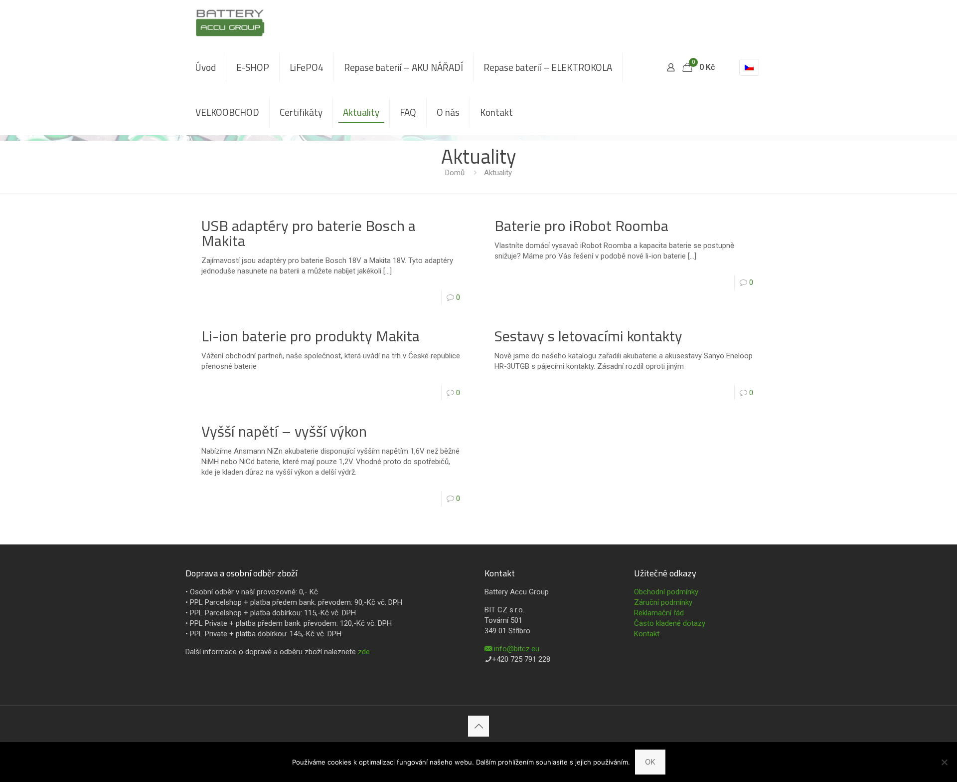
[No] (945, 762)
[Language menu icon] (749, 67)
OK (650, 762)
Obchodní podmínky (666, 591)
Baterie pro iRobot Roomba (581, 226)
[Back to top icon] (478, 726)
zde (364, 651)
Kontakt (646, 633)
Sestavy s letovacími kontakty (588, 336)
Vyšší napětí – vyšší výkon (284, 431)
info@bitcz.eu (516, 648)
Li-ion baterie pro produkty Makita (310, 336)
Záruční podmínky (663, 602)
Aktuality (498, 172)
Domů (455, 172)
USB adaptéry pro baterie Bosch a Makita (308, 233)
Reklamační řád (659, 612)
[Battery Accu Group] (230, 22)
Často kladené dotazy (669, 623)
